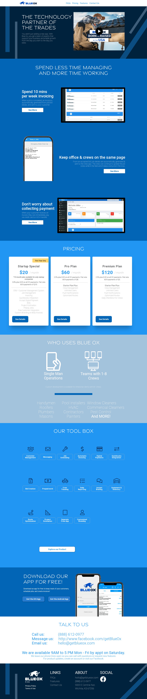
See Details (20, 319)
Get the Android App (59, 599)
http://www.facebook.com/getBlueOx (89, 639)
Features (84, 3)
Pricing (75, 3)
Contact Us (94, 3)
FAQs (68, 3)
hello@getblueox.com (76, 643)
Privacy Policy (30, 686)
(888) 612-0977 (71, 634)
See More (32, 110)
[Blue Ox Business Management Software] (28, 3)
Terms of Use (30, 688)
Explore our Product (57, 549)
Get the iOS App (33, 599)
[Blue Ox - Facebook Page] (103, 679)
